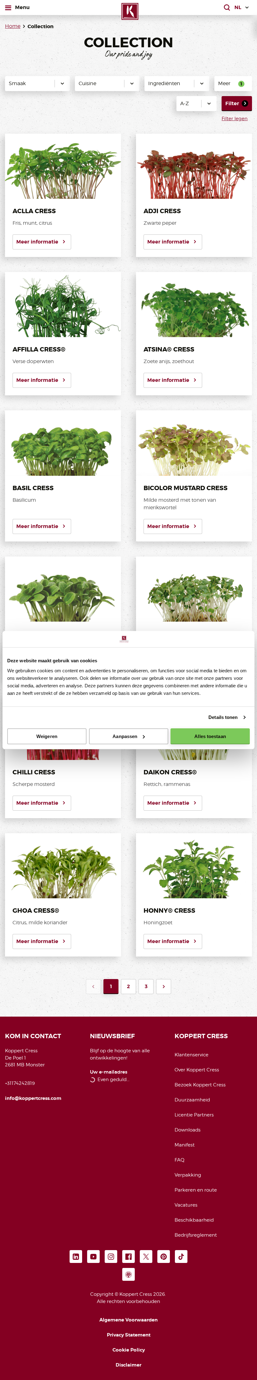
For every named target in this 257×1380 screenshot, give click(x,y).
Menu (22, 7)
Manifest (185, 1145)
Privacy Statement (128, 1335)
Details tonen (223, 717)
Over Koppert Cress (197, 1070)
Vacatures (186, 1205)
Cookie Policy (129, 1350)
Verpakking (188, 1175)
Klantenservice (191, 1055)
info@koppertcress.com (33, 1098)
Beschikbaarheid (194, 1220)
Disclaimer (128, 1365)
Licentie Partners (194, 1115)
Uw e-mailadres (108, 1072)
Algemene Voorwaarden (128, 1320)
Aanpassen (125, 736)
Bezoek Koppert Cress (200, 1085)
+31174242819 (20, 1083)
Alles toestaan (210, 736)
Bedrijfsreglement (196, 1235)
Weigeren (46, 736)
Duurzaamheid (192, 1100)
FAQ (179, 1160)
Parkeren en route (196, 1190)
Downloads (188, 1130)
